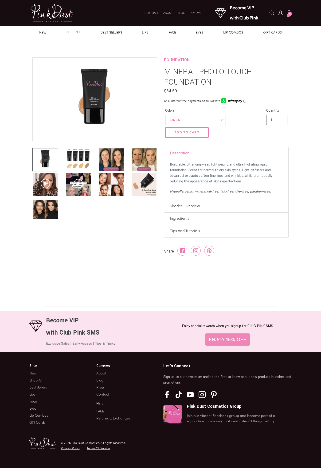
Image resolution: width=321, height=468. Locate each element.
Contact (102, 394)
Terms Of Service (98, 448)
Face (172, 32)
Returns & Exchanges (113, 418)
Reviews (195, 13)
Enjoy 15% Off (228, 339)
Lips (145, 32)
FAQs (100, 411)
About (168, 13)
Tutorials (151, 13)
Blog (181, 13)
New (43, 32)
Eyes (199, 32)
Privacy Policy (70, 448)
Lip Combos (233, 32)
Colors (170, 110)
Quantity (272, 110)
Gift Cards (272, 32)
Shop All (74, 32)
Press (100, 387)
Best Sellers (111, 32)
